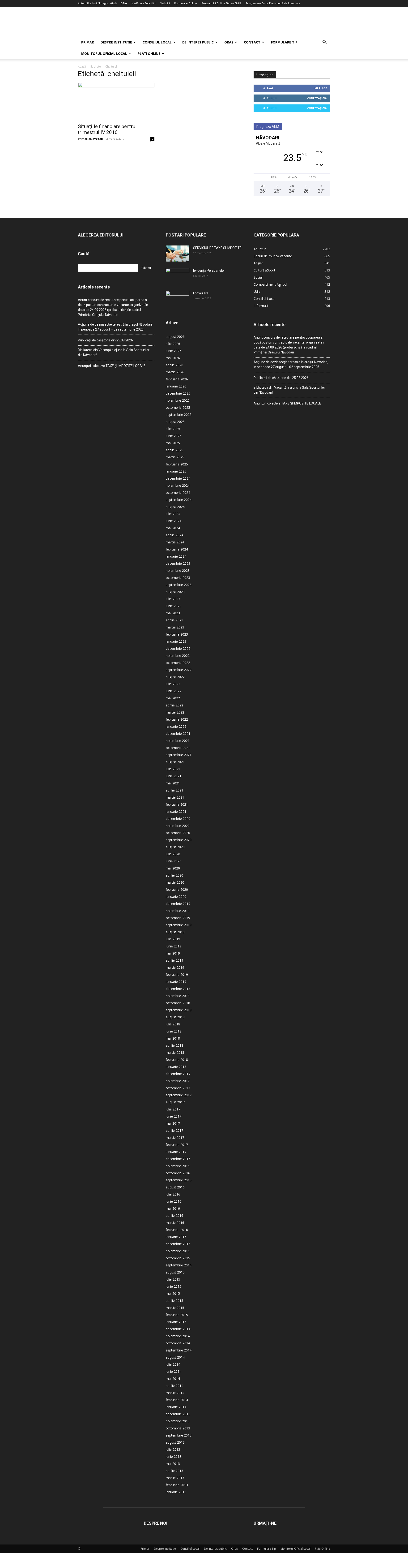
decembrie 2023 (178, 563)
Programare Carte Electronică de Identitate (273, 3)
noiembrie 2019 (178, 910)
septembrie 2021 (178, 755)
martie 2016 (175, 1222)
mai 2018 (173, 1038)
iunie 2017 (173, 1116)
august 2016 (175, 1187)
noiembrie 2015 (178, 1251)
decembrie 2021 (178, 733)
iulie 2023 (173, 599)
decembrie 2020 (178, 818)
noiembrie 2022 (178, 655)
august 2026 (175, 336)
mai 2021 (173, 783)
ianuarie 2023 (176, 641)
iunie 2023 (173, 606)
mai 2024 (173, 528)
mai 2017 (173, 1123)
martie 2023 (175, 627)
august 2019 (175, 932)
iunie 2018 (173, 1031)
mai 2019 (173, 953)
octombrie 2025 (178, 407)
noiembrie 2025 (178, 400)
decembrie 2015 (178, 1244)
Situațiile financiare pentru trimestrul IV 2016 (106, 129)
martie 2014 (175, 1392)
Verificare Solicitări (144, 3)
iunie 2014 (173, 1371)
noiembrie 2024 (178, 485)
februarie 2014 (177, 1400)
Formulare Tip (284, 42)
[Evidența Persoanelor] (177, 276)
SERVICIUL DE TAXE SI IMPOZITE (217, 248)
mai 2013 (173, 1463)
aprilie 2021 (174, 790)
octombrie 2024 (178, 492)
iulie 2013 (173, 1449)
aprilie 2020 (174, 875)
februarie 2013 (177, 1485)
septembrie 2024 (178, 499)
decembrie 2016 (178, 1159)
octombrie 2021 (178, 747)
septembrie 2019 (178, 925)
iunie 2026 (173, 350)
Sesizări (165, 3)
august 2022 (175, 677)
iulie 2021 (173, 769)
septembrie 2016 (178, 1180)
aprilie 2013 (174, 1470)
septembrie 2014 (178, 1350)
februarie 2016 (177, 1229)
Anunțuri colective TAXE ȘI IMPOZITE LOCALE (111, 366)
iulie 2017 (173, 1109)
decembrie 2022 (178, 648)
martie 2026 (175, 372)
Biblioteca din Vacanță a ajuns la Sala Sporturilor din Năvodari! (113, 352)
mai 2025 (173, 443)
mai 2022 (173, 698)
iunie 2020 (173, 861)
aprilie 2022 (174, 705)
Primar (87, 42)
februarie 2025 (177, 464)
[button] (324, 42)
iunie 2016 (173, 1201)
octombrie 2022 (178, 662)
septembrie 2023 (178, 584)
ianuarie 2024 (176, 556)
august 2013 (175, 1442)
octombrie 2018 (178, 1003)
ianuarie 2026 (176, 386)
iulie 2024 (173, 514)
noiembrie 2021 (178, 740)
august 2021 (175, 762)
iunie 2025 (173, 436)
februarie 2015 (177, 1314)
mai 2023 (173, 613)
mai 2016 (173, 1208)
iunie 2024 (173, 521)
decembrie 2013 (178, 1414)
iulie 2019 (173, 939)
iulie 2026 (173, 343)
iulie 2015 (173, 1279)
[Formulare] (177, 299)
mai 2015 (173, 1293)
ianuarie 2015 (176, 1322)
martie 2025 (175, 457)
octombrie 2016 (178, 1173)
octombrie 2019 (178, 918)
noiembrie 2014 (178, 1336)
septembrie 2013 (178, 1435)
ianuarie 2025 (176, 471)
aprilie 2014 (174, 1385)
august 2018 (175, 1017)
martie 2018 (175, 1052)
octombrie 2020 (178, 832)
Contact (252, 42)
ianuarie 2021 (176, 811)
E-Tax (123, 3)
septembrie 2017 (178, 1095)
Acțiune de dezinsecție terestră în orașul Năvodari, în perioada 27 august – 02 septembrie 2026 (115, 327)
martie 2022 (175, 712)
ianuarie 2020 (176, 896)
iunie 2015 (173, 1286)
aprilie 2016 (174, 1215)
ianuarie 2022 (176, 726)
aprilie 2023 (174, 620)
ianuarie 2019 (176, 981)
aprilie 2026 (174, 365)
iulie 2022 (173, 684)
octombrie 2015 (178, 1258)
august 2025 (175, 421)
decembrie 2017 (178, 1073)
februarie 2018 (177, 1059)
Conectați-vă (317, 98)
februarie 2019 (177, 974)
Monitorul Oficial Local (104, 53)
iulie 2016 (173, 1194)
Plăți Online (149, 53)
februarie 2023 (177, 634)
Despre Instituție (116, 42)
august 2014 (175, 1357)
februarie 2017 (177, 1144)
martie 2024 (175, 542)
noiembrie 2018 (178, 996)
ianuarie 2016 (176, 1237)
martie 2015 (175, 1307)
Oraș (228, 42)
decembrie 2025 (178, 393)
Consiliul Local (157, 42)
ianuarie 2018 (176, 1066)
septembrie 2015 (178, 1265)
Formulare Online (185, 3)
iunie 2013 (173, 1456)
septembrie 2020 (178, 840)
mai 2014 (173, 1378)
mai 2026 (173, 358)
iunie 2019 (173, 946)
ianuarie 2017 (176, 1151)
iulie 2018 (173, 1024)
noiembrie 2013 (178, 1421)
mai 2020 (173, 868)
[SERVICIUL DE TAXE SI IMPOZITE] (177, 253)
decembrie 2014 (178, 1329)
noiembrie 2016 (178, 1166)
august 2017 (175, 1102)
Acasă (82, 67)
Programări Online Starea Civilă (221, 3)
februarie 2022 (177, 719)
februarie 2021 (177, 804)
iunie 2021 (173, 776)
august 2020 (175, 847)
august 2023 (175, 591)
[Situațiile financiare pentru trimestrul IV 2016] (116, 101)
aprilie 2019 (174, 960)
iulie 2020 (173, 854)
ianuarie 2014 (176, 1407)
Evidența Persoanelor (209, 270)
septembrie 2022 (178, 669)
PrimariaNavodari (90, 138)
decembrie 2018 (178, 988)
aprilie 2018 (174, 1045)
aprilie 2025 (174, 450)
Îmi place (320, 88)
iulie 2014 (173, 1364)
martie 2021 (175, 797)
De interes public (198, 42)
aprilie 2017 (174, 1130)
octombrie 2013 (178, 1428)
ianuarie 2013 (176, 1492)
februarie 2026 (177, 379)
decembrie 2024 (178, 478)
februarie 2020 (177, 889)
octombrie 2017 (178, 1088)
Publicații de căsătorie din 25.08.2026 (105, 340)
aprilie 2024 (174, 535)
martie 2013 (175, 1478)
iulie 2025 (173, 428)
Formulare (200, 293)
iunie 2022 (173, 691)
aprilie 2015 (174, 1300)
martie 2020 (175, 882)
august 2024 (175, 506)
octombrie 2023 (178, 577)
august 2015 (175, 1272)
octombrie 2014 (178, 1343)
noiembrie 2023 (178, 570)
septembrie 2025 (178, 414)
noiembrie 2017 (178, 1081)
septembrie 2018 (178, 1010)
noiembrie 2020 (178, 825)
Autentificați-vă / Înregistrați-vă (97, 3)
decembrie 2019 (178, 903)
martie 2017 (175, 1137)
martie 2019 (175, 967)
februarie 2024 (177, 549)
